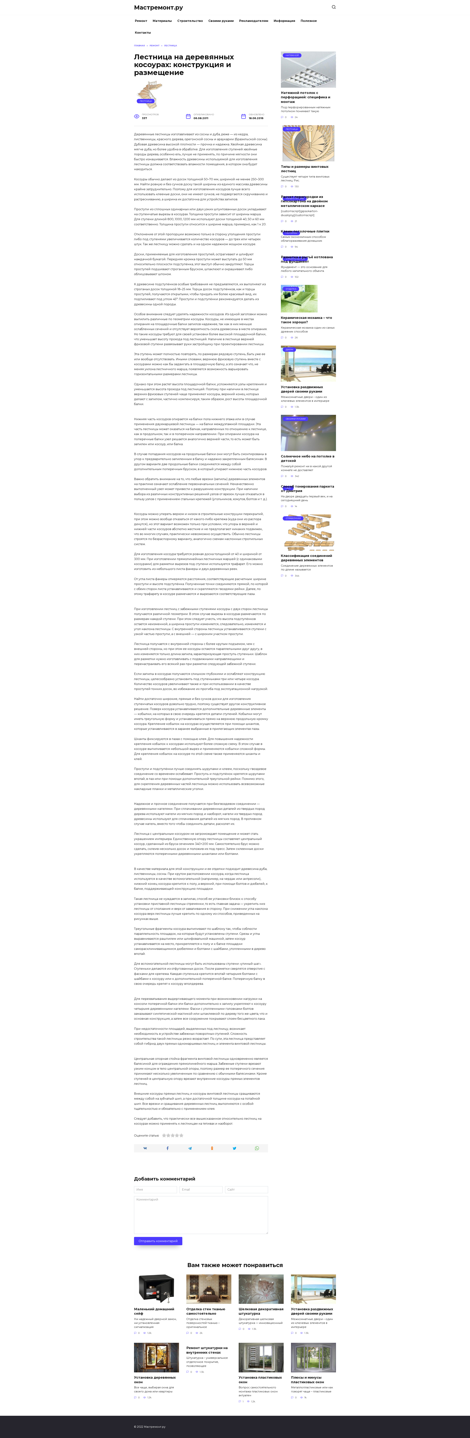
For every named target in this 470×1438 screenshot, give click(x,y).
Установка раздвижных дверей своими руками (302, 389)
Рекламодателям (253, 21)
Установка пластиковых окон (260, 1380)
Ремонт (141, 21)
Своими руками (221, 21)
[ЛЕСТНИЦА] (308, 159)
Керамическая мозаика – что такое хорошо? (306, 320)
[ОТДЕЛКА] (299, 310)
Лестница (146, 101)
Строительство (190, 21)
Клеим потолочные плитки (305, 231)
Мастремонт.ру (158, 7)
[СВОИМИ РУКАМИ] (308, 448)
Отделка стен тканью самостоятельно (205, 1311)
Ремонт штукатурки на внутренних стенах (207, 1350)
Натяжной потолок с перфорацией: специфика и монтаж (305, 97)
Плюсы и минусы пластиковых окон (307, 1380)
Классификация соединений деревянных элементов (306, 558)
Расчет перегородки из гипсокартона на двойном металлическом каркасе (304, 201)
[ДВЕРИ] (308, 379)
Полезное (309, 21)
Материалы (162, 21)
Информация (284, 21)
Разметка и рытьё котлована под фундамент (307, 259)
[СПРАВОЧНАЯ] (308, 548)
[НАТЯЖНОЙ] (308, 85)
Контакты (143, 32)
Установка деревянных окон (155, 1380)
